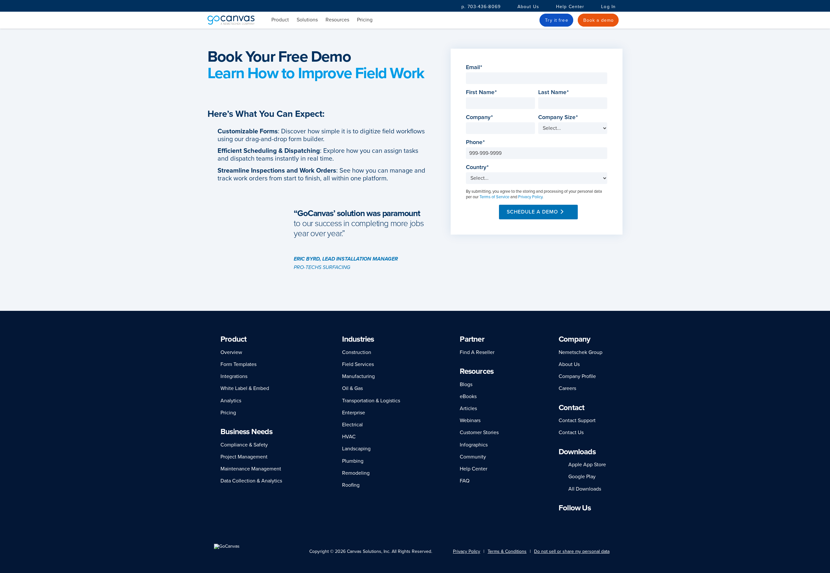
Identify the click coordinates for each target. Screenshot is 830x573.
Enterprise (353, 412)
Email (475, 67)
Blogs (466, 384)
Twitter (590, 521)
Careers (567, 388)
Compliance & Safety (244, 445)
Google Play (582, 476)
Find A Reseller (477, 352)
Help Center (570, 6)
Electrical (352, 424)
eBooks (468, 396)
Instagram (578, 521)
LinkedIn (561, 521)
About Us (528, 6)
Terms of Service (494, 197)
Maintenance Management (250, 469)
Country (478, 167)
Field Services (358, 364)
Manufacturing (358, 376)
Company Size (558, 117)
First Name (482, 92)
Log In (608, 6)
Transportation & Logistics (371, 400)
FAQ (464, 481)
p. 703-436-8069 (481, 6)
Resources (337, 20)
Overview (231, 352)
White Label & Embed (244, 388)
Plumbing (352, 461)
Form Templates (238, 364)
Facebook (570, 521)
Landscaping (356, 448)
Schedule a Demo (532, 212)
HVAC (349, 436)
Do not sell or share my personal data (572, 551)
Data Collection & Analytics (251, 481)
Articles (468, 408)
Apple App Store (587, 464)
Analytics (230, 400)
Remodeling (356, 473)
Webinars (470, 420)
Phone (476, 142)
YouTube (601, 521)
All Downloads (584, 489)
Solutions (307, 20)
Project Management (243, 457)
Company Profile (577, 376)
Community (473, 457)
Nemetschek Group (580, 352)
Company (480, 117)
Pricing (365, 20)
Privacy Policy (530, 197)
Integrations (233, 376)
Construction (356, 352)
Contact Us (571, 432)
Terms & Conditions (507, 551)
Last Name (554, 92)
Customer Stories (479, 432)
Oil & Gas (352, 388)
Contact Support (577, 420)
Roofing (351, 485)
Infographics (474, 445)
